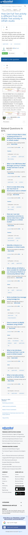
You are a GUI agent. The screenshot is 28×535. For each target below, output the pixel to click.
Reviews (4, 479)
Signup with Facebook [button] (12, 527)
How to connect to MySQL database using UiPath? (15, 323)
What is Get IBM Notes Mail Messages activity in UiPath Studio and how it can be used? (16, 166)
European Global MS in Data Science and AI (11, 466)
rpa (11, 44)
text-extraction (17, 44)
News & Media (5, 476)
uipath (12, 207)
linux (22, 340)
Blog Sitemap (5, 490)
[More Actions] (25, 53)
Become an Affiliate (19, 479)
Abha (19, 117)
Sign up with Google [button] (12, 522)
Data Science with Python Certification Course (12, 441)
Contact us (4, 481)
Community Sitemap (6, 492)
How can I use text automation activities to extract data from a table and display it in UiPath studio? (15, 218)
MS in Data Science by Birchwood (9, 460)
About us (4, 474)
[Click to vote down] (3, 29)
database (10, 343)
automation (13, 156)
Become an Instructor (20, 476)
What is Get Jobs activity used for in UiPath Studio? (16, 376)
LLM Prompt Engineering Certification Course (12, 438)
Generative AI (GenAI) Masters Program (11, 448)
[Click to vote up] (3, 27)
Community (5, 485)
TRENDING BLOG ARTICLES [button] (9, 505)
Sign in (20, 531)
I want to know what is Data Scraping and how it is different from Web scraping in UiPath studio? (16, 137)
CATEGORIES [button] (5, 502)
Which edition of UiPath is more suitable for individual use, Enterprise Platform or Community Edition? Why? (16, 271)
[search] (25, 6)
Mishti (8, 284)
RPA (14, 48)
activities (21, 182)
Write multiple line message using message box (16, 298)
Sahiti (8, 257)
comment (12, 53)
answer (5, 53)
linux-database (16, 340)
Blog (3, 483)
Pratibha (9, 151)
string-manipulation (12, 317)
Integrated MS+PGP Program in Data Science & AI (13, 457)
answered (8, 117)
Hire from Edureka (19, 483)
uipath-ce (10, 292)
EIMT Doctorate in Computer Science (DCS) (11, 469)
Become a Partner (19, 481)
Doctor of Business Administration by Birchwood (13, 455)
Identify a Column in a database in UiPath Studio (16, 246)
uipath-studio (5, 44)
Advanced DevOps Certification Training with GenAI (13, 436)
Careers (17, 474)
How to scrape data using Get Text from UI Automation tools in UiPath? (16, 188)
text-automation (11, 240)
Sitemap (4, 488)
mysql (9, 340)
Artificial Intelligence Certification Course (11, 443)
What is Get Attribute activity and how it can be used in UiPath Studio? (15, 352)
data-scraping (11, 159)
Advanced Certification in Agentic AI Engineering (12, 434)
